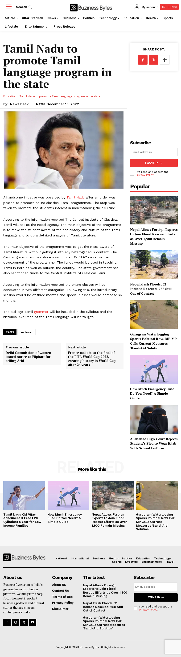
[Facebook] (143, 60)
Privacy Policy (144, 175)
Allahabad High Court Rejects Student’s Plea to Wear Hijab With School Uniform (154, 443)
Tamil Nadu (75, 197)
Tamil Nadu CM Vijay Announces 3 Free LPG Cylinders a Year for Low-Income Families (23, 520)
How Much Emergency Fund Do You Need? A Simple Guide (152, 393)
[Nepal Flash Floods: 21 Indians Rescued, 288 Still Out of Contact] (154, 264)
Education (9, 96)
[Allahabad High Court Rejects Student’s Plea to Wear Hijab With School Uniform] (154, 419)
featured (26, 332)
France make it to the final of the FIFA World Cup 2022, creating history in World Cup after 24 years (92, 359)
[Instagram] (15, 622)
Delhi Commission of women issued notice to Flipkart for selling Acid (28, 357)
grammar (41, 312)
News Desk (19, 104)
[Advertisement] (153, 101)
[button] (24, 7)
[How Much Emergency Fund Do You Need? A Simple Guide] (154, 369)
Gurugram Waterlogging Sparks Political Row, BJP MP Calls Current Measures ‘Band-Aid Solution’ (153, 341)
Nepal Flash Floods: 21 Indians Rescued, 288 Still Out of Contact (151, 289)
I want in (152, 162)
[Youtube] (32, 622)
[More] (165, 60)
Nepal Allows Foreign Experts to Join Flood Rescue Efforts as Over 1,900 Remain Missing (154, 236)
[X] (153, 60)
